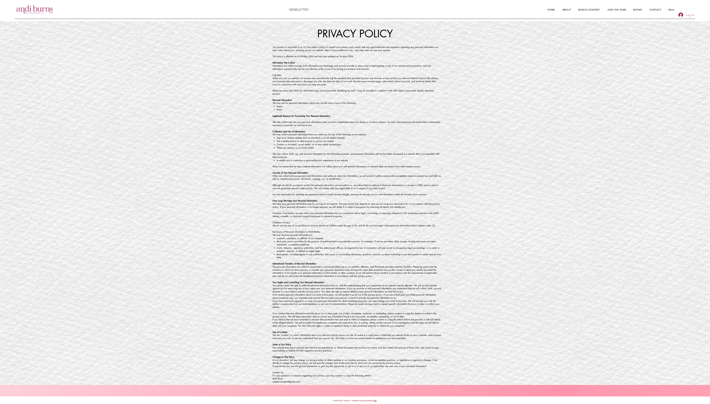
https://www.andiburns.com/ (339, 50)
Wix (375, 401)
